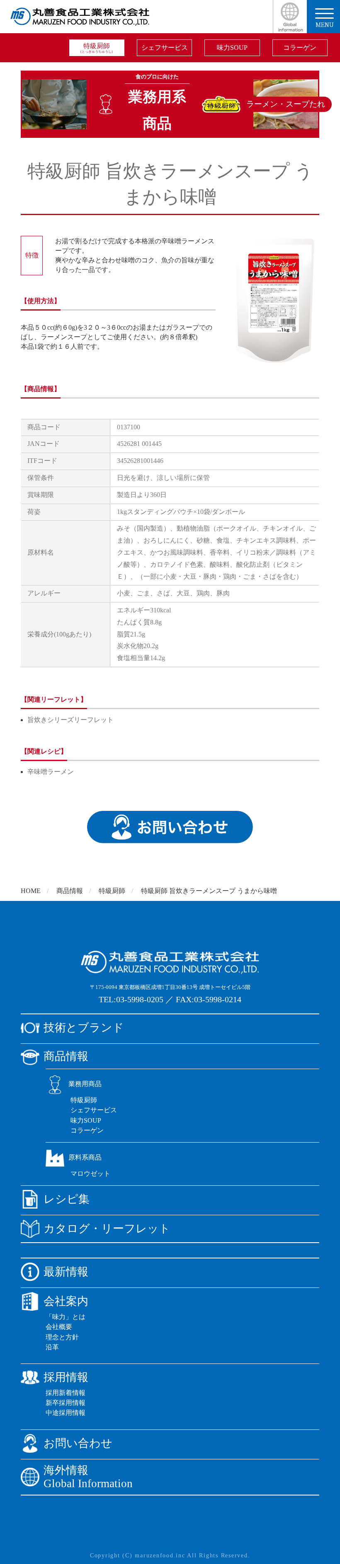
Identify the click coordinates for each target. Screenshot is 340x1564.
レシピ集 (67, 1199)
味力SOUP (232, 47)
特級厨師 (96, 48)
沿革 (52, 1347)
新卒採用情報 (65, 1402)
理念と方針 (62, 1337)
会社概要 (59, 1326)
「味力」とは (65, 1316)
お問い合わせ (78, 1443)
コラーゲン (299, 47)
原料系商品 (85, 1157)
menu (325, 24)
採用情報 (66, 1377)
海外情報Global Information (88, 1477)
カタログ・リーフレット (107, 1228)
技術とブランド (84, 1027)
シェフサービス (164, 47)
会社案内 (66, 1301)
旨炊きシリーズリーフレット (70, 719)
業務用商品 (85, 1083)
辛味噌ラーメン (50, 771)
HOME (31, 890)
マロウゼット (90, 1173)
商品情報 (69, 890)
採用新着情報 (65, 1392)
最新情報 (66, 1271)
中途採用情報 (65, 1412)
